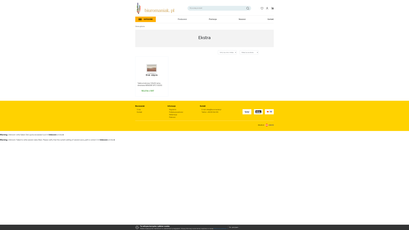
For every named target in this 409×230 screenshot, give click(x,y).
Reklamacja (173, 115)
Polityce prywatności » (221, 228)
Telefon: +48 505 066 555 (210, 112)
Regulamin (172, 109)
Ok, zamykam (233, 227)
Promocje (213, 19)
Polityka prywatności (176, 112)
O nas (139, 109)
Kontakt (271, 19)
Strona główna (140, 26)
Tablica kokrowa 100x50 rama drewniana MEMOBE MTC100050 (150, 84)
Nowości (242, 19)
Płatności (172, 117)
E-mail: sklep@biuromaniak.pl (211, 109)
